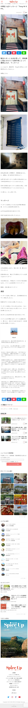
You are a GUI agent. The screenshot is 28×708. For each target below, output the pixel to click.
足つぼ (16, 409)
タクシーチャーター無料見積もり (14, 679)
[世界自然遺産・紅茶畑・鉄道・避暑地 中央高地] (3, 546)
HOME (2, 3)
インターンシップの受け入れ (14, 674)
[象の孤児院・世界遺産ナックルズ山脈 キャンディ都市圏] (3, 541)
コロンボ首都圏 (7, 3)
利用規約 (14, 690)
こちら (6, 73)
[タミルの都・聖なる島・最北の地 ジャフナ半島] (3, 566)
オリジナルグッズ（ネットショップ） (14, 676)
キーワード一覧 (22, 516)
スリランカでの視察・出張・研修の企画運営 (14, 678)
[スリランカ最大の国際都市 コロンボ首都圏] (3, 526)
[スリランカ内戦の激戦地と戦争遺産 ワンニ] (3, 575)
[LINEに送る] (24, 53)
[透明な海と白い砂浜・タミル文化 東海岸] (3, 561)
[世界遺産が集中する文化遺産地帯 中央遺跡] (3, 531)
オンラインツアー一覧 (21, 614)
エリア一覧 (23, 578)
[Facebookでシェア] (9, 53)
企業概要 (14, 672)
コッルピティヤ (15, 3)
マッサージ (4, 409)
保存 (26, 12)
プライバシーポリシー (14, 685)
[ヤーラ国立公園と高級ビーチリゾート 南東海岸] (3, 556)
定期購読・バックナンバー (14, 683)
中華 (11, 409)
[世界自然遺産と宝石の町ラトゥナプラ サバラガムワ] (3, 551)
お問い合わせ (14, 692)
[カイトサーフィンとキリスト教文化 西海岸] (3, 571)
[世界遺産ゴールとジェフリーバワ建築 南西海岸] (3, 536)
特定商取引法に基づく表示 (14, 687)
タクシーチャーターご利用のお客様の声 (14, 681)
